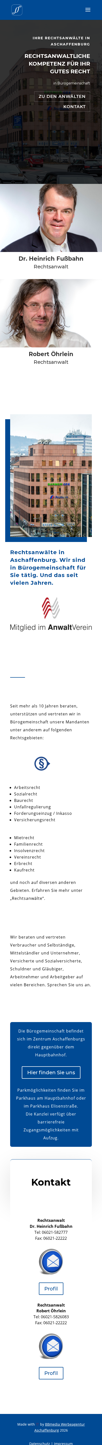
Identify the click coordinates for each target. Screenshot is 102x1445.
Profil (51, 1289)
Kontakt (74, 106)
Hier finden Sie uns (51, 1072)
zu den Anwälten (62, 96)
